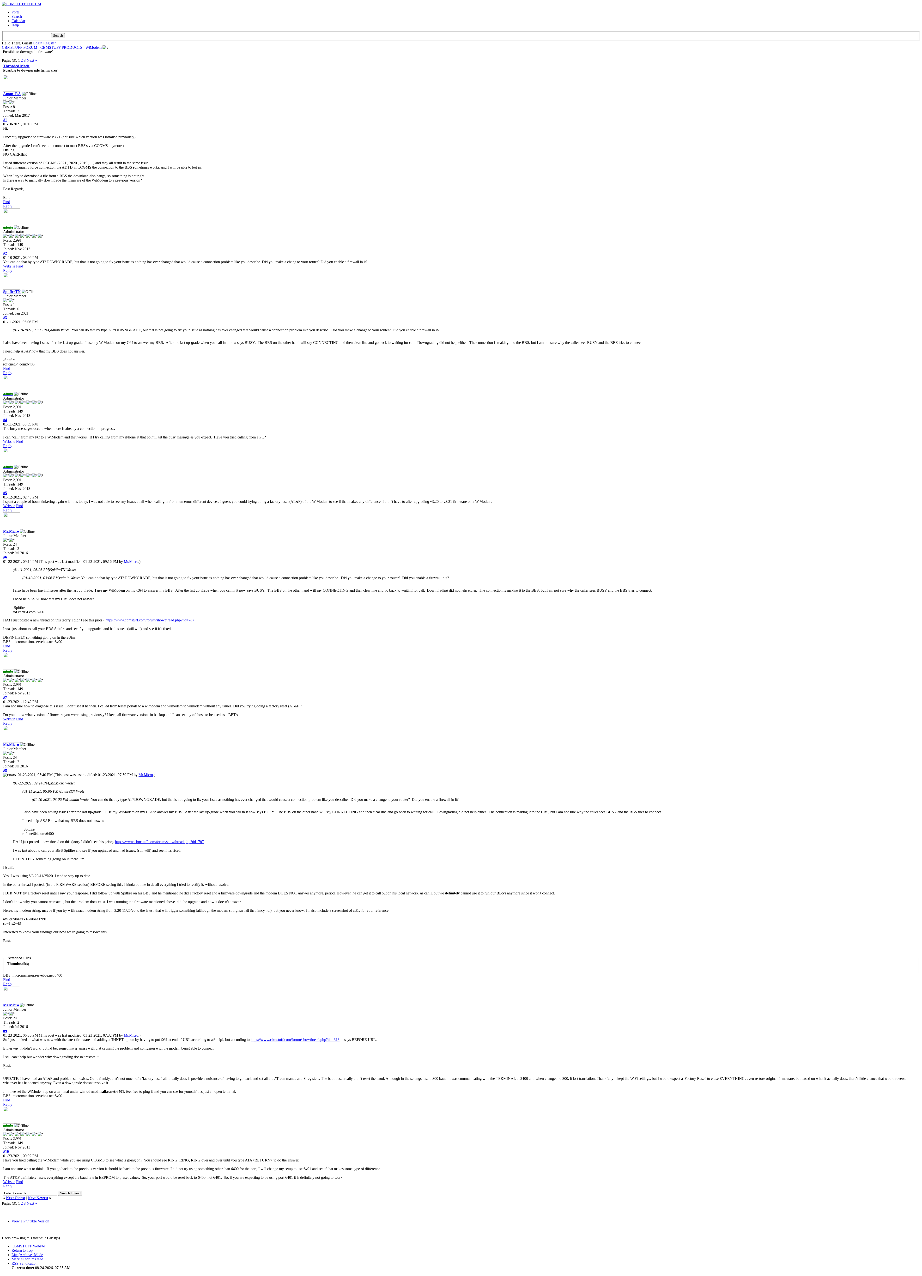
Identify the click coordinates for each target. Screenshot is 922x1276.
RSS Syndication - (26, 1263)
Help (15, 25)
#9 (5, 1031)
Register (49, 43)
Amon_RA (12, 94)
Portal (16, 12)
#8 (5, 770)
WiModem (93, 47)
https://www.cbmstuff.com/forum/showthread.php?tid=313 (295, 1040)
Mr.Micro (11, 531)
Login (37, 43)
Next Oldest (15, 1198)
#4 (5, 420)
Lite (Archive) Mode (27, 1255)
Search (17, 16)
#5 (5, 493)
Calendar (18, 21)
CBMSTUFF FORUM (19, 47)
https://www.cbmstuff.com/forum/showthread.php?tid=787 (149, 620)
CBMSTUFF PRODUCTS (61, 47)
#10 (6, 1151)
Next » (32, 60)
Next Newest (38, 1198)
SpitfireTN (12, 292)
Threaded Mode (16, 66)
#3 (5, 318)
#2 (5, 253)
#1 (5, 120)
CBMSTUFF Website (28, 1246)
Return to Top (22, 1250)
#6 (5, 557)
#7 (5, 697)
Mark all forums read (27, 1259)
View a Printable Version (30, 1221)
